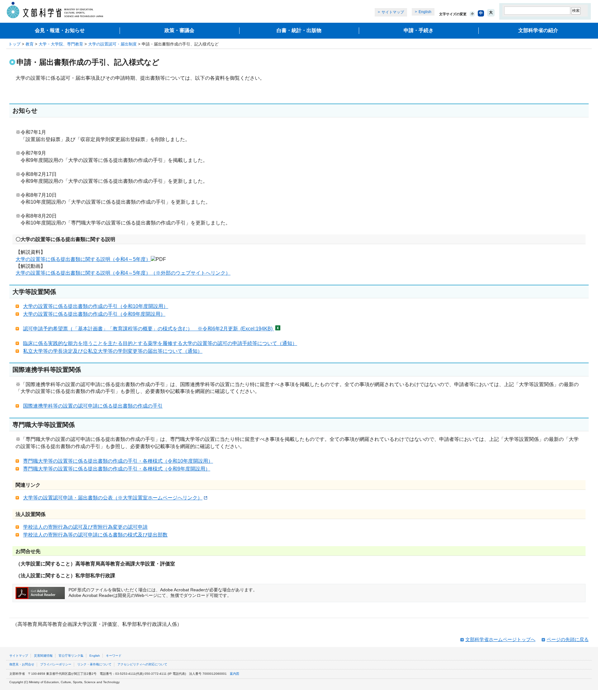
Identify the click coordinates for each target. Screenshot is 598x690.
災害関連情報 (43, 655)
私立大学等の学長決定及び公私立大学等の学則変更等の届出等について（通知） (112, 351)
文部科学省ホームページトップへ (500, 639)
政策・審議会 (179, 30)
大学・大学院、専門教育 (61, 44)
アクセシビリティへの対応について (142, 664)
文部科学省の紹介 (538, 30)
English (425, 12)
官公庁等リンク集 (71, 655)
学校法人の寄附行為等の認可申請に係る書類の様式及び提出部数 (95, 534)
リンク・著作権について (94, 664)
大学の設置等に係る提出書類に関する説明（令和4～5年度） (83, 259)
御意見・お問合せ (21, 664)
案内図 (234, 673)
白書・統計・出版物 (299, 30)
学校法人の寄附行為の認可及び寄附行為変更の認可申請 (85, 527)
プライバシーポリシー (55, 664)
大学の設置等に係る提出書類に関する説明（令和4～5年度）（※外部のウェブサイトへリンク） (123, 273)
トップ (14, 44)
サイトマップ (393, 12)
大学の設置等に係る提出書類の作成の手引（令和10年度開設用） (95, 306)
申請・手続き (419, 30)
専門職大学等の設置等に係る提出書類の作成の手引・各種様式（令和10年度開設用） (118, 461)
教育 (30, 44)
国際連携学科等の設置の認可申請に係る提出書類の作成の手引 (93, 406)
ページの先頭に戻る (568, 639)
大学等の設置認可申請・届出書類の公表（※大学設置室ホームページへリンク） (112, 497)
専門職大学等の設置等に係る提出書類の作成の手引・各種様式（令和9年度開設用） (116, 468)
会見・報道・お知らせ (60, 30)
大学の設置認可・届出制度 (112, 44)
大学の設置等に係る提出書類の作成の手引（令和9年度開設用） (94, 314)
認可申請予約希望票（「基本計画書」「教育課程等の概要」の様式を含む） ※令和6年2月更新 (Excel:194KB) (148, 328)
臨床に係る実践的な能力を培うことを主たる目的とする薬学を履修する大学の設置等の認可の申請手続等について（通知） (160, 343)
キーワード (113, 655)
